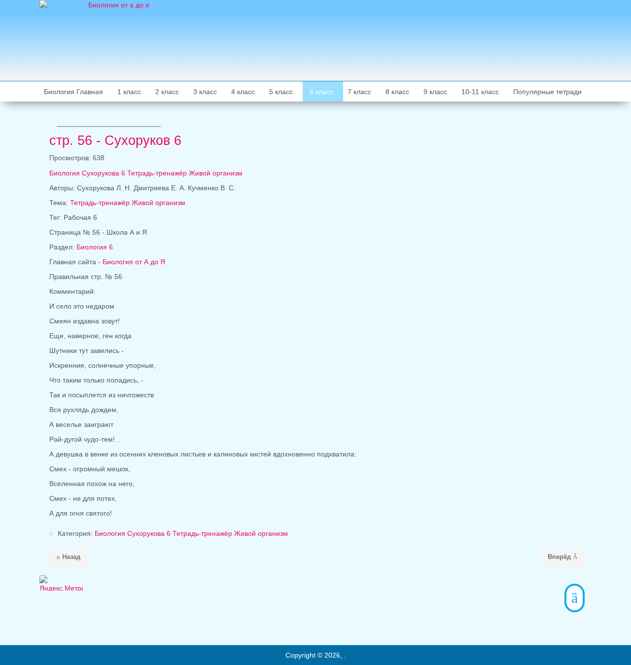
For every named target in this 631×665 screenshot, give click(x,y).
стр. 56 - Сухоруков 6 (115, 140)
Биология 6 (94, 247)
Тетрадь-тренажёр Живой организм (127, 203)
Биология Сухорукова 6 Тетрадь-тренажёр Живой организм (191, 533)
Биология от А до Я (134, 262)
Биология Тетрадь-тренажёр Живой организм (146, 173)
